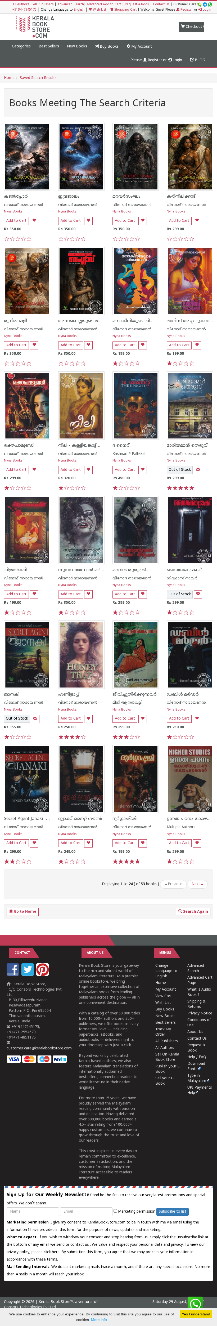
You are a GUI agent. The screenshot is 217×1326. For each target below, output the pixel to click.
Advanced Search (70, 5)
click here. (52, 1252)
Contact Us (161, 5)
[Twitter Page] (28, 975)
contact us (80, 1245)
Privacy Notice (199, 1013)
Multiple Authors (181, 827)
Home (9, 78)
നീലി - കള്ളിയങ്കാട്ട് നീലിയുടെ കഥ (93, 445)
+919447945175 (24, 10)
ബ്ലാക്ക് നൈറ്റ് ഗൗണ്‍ (80, 819)
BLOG (199, 60)
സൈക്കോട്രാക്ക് (184, 570)
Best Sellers (49, 46)
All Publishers (43, 5)
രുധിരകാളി (15, 321)
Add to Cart (16, 221)
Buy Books (109, 47)
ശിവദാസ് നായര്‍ (182, 578)
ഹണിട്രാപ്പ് (68, 694)
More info (99, 1320)
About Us (195, 1032)
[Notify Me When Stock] (198, 470)
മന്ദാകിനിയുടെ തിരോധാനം (141, 321)
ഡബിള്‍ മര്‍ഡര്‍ (183, 694)
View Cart (163, 996)
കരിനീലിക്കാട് (181, 196)
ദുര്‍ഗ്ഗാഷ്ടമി (124, 819)
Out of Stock (180, 470)
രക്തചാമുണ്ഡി (19, 445)
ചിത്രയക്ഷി (15, 570)
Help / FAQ (196, 1057)
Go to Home (24, 912)
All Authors (20, 5)
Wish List (99, 10)
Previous (173, 884)
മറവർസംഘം (126, 196)
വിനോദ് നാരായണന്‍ (23, 205)
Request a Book (137, 5)
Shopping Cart (125, 10)
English (79, 10)
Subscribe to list (172, 1211)
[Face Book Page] (13, 975)
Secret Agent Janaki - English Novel (39, 819)
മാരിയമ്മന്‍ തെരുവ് (187, 445)
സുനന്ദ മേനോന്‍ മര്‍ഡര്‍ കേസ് (90, 570)
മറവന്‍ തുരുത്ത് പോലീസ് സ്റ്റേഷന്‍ (148, 570)
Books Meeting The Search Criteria (87, 104)
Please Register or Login (156, 60)
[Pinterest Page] (43, 975)
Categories (21, 46)
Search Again (195, 912)
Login (206, 10)
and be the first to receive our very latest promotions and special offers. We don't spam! (106, 1199)
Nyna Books (13, 212)
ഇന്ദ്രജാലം (68, 196)
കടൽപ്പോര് (16, 196)
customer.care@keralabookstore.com (39, 1048)
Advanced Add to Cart (104, 5)
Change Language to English (166, 971)
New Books (77, 46)
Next (198, 884)
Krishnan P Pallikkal (128, 454)
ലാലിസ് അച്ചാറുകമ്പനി (190, 321)
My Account (141, 47)
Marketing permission (136, 1211)
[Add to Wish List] (34, 221)
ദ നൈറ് (120, 445)
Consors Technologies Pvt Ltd (30, 1307)
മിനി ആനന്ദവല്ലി (127, 702)
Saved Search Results (38, 78)
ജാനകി (11, 694)
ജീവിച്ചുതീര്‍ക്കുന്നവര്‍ (134, 694)
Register (186, 10)
